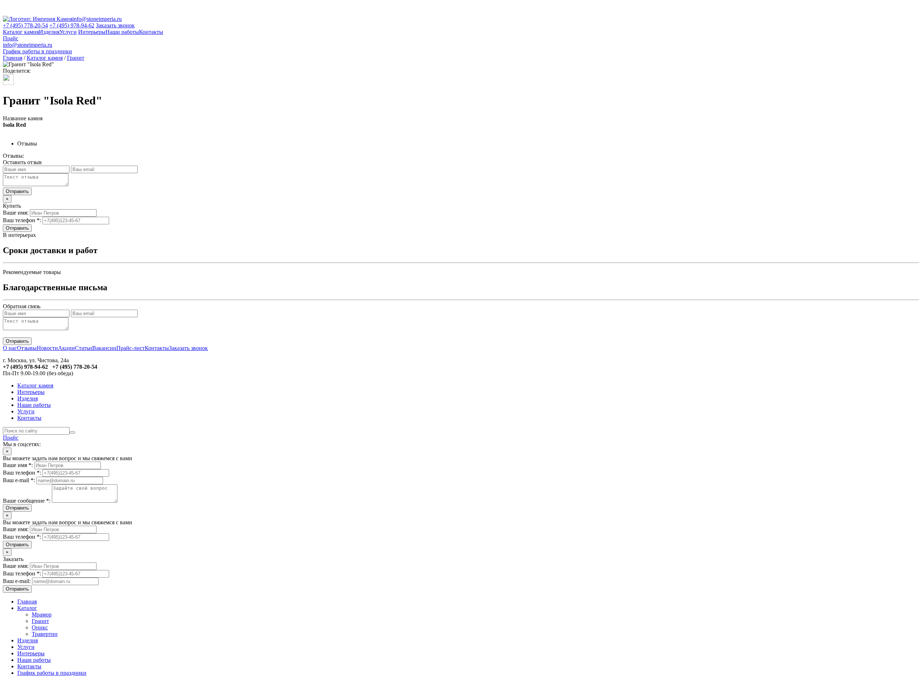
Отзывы (27, 348)
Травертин (45, 634)
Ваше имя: (15, 213)
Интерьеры (92, 32)
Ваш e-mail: (17, 581)
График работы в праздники (37, 51)
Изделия (49, 32)
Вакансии (104, 348)
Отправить (17, 228)
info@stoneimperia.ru (97, 19)
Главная (12, 58)
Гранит (75, 58)
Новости (47, 348)
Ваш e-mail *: (19, 480)
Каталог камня (21, 32)
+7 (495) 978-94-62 (71, 25)
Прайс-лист (130, 348)
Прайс (10, 38)
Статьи (83, 348)
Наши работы (122, 32)
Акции (66, 348)
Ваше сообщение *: (26, 501)
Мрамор (42, 614)
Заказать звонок (115, 25)
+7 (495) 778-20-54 (25, 25)
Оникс (40, 627)
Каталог (27, 608)
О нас (10, 348)
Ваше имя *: (18, 465)
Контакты (151, 32)
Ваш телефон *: (22, 220)
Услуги (68, 32)
